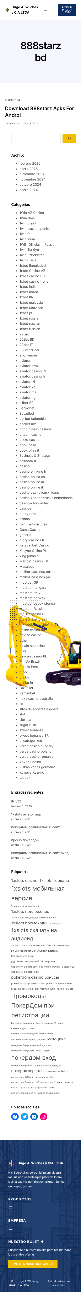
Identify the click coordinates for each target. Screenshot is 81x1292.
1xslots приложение (30, 911)
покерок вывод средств (47, 1065)
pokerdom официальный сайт (27, 983)
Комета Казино (32, 772)
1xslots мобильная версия (38, 893)
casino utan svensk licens (39, 492)
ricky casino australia (36, 698)
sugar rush (28, 725)
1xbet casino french (35, 281)
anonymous (29, 355)
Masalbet (27, 566)
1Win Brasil (28, 218)
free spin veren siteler (22, 956)
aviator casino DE (33, 371)
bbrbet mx (28, 424)
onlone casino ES (33, 635)
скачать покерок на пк (23, 1093)
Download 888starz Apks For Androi (39, 111)
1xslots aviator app (26, 814)
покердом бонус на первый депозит (31, 1045)
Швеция (26, 777)
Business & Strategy (35, 455)
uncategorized (31, 741)
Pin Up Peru (29, 667)
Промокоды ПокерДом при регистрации (33, 1005)
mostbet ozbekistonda (37, 603)
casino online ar (32, 482)
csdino (25, 519)
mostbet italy (30, 593)
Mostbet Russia (32, 608)
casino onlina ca (32, 477)
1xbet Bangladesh (33, 265)
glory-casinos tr (32, 540)
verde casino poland (36, 751)
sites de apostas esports (39, 709)
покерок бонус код (21, 1065)
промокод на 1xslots (57, 1071)
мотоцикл (56, 1039)
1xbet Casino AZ (32, 271)
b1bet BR (26, 403)
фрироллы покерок (49, 1093)
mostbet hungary (33, 587)
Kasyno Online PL (33, 551)
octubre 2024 (30, 184)
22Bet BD (27, 339)
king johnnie (29, 556)
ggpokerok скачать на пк (25, 972)
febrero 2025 (30, 163)
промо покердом (25, 840)
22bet (24, 334)
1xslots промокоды (29, 923)
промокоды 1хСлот (45, 1077)
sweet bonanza (31, 730)
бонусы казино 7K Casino (50, 1023)
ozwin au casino (32, 646)
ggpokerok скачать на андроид (56, 966)
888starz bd (12, 99)
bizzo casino (29, 440)
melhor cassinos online (37, 572)
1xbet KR (26, 297)
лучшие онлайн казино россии (28, 1039)
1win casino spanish (35, 229)
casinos (25, 508)
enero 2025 (29, 169)
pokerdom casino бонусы (35, 977)
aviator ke (27, 387)
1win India (27, 239)
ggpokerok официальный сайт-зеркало (33, 961)
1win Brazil (28, 223)
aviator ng (28, 397)
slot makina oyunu (45, 989)
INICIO (16, 801)
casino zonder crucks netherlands (46, 498)
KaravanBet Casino (34, 545)
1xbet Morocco (31, 308)
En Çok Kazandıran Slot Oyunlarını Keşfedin (34, 951)
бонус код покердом (22, 1023)
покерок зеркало (27, 1070)
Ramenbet (27, 693)
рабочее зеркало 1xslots (48, 1082)
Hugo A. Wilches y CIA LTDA (40, 1163)
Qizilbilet (26, 688)
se (21, 704)
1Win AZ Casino (32, 213)
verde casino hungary (36, 746)
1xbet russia (29, 318)
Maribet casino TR (34, 561)
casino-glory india (34, 503)
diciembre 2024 (32, 174)
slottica (25, 719)
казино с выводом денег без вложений (32, 1033)
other (24, 640)
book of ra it (29, 450)
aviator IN (27, 382)
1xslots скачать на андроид (34, 934)
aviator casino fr (32, 376)
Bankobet (27, 408)
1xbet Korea (29, 292)
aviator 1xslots (19, 945)
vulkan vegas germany (37, 767)
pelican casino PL (33, 656)
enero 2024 (29, 190)
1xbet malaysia (31, 302)
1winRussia (28, 260)
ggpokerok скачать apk (24, 966)
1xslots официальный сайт (26, 906)
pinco (24, 672)
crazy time (28, 514)
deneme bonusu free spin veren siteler (49, 945)
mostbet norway (32, 598)
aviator (25, 361)
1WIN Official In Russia (37, 244)
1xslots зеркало (54, 880)
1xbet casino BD (32, 276)
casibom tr (28, 461)
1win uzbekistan (32, 255)
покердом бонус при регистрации (30, 1050)
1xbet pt (26, 313)
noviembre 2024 (32, 179)
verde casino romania (36, 756)
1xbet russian (30, 323)
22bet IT (26, 345)
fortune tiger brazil (34, 524)
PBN (23, 651)
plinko (24, 677)
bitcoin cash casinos (36, 429)
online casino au (32, 630)
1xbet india (28, 286)
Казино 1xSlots (65, 989)
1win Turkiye (29, 250)
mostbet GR (29, 582)
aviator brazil (30, 366)
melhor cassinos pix (35, 577)
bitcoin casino (31, 434)
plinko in (26, 683)
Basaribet (27, 413)
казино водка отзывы (23, 1028)
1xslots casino (24, 880)
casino (25, 466)
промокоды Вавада (22, 1082)
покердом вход (33, 1057)
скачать (68, 1082)
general (25, 535)
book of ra (28, 445)
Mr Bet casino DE (33, 614)
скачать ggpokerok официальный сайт (32, 1087)
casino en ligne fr (33, 471)
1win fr (25, 234)
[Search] (69, 138)
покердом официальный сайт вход (40, 853)
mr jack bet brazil (33, 619)
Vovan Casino (30, 762)
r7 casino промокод (22, 989)
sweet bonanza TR (34, 735)
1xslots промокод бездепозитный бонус (33, 917)
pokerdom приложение (59, 983)
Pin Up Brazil (30, 661)
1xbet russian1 (30, 329)
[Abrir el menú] (45, 9)
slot (22, 714)
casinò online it (31, 487)
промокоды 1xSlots (22, 1077)
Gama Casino (30, 529)
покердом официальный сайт (35, 827)
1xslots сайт (56, 923)
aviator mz (28, 392)
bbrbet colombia (33, 419)
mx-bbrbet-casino (34, 624)
